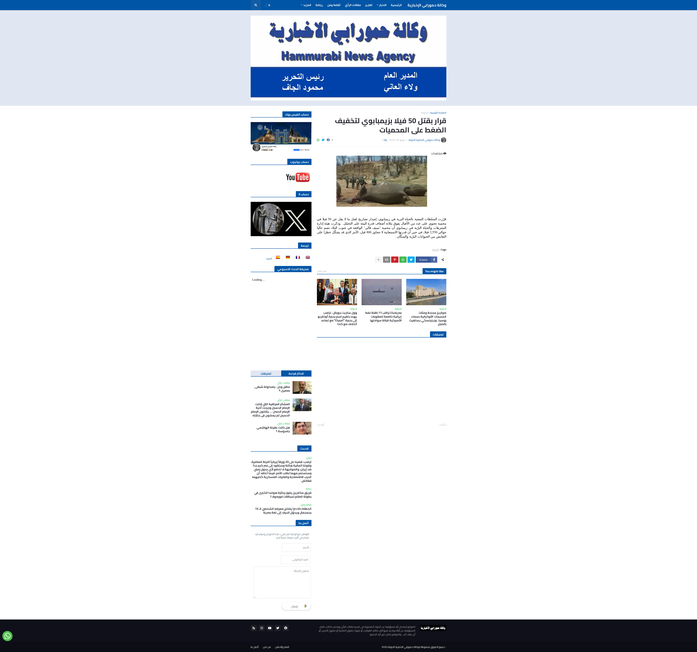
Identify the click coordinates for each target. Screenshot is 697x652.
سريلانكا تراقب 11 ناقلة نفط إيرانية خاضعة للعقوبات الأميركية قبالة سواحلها (383, 316)
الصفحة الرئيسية (438, 112)
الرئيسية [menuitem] (396, 5)
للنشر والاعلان (282, 647)
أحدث (442, 425)
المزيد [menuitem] (307, 5)
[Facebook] (328, 140)
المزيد (269, 258)
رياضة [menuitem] (319, 5)
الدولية (424, 112)
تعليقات (265, 373)
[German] (287, 258)
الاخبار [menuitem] (382, 5)
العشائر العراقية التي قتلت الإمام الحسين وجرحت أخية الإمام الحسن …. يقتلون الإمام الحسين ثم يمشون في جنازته (270, 409)
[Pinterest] (394, 260)
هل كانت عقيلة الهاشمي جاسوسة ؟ (273, 429)
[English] (306, 258)
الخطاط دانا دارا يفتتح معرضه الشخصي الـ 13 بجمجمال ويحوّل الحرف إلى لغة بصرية (283, 510)
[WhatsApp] (318, 140)
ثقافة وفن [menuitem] (334, 5)
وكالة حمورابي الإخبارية (426, 5)
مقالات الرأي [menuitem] (353, 5)
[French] (296, 258)
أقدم (321, 425)
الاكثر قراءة (296, 373)
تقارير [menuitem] (368, 5)
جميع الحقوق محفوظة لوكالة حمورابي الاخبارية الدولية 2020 (413, 647)
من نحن (267, 647)
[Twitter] (323, 140)
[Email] (386, 260)
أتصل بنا (254, 647)
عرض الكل (322, 271)
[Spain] (277, 258)
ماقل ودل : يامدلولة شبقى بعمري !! (272, 389)
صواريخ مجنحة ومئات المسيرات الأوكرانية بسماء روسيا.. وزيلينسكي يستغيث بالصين (427, 318)
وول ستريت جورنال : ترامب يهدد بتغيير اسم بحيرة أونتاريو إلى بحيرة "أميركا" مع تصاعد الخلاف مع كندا (337, 318)
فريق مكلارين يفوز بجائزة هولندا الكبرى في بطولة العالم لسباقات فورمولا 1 (282, 494)
